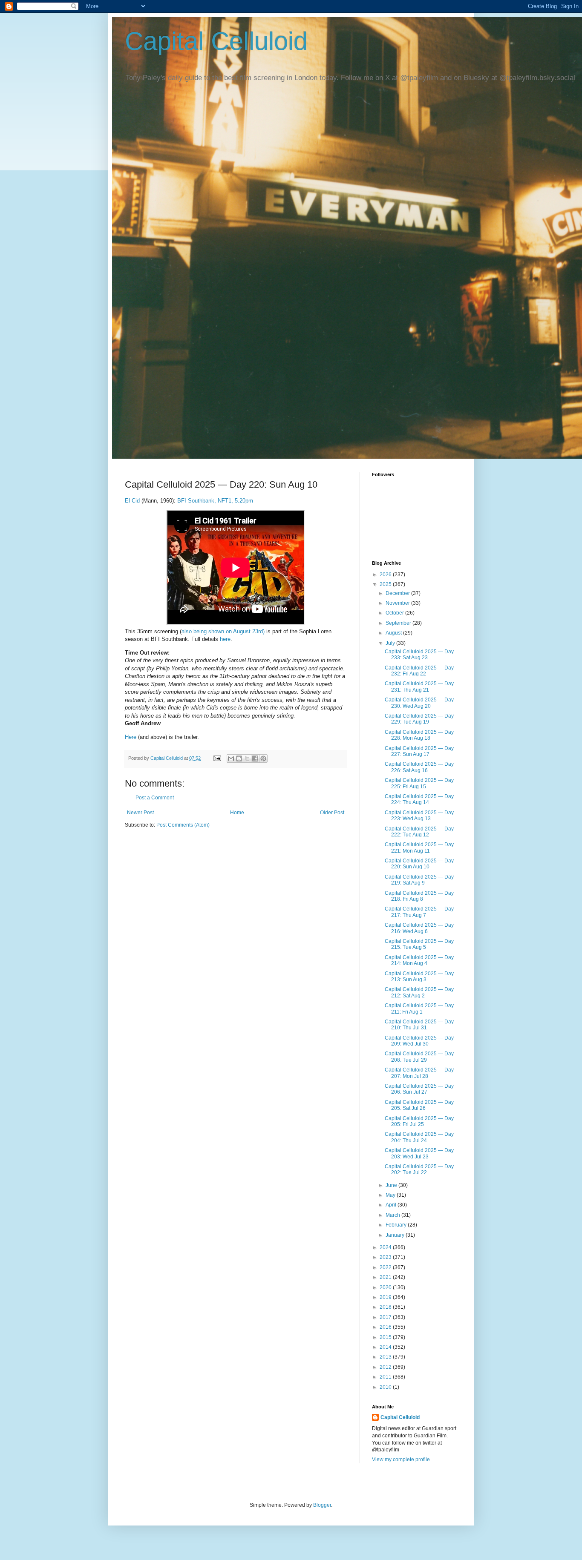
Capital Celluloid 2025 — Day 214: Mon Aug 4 (419, 960)
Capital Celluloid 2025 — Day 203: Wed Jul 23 (419, 1153)
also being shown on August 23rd (222, 631)
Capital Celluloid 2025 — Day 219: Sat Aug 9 (419, 880)
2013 (386, 1357)
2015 (386, 1337)
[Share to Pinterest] (263, 758)
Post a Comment (154, 798)
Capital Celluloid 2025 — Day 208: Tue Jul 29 (419, 1057)
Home (237, 813)
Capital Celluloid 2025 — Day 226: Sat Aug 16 (419, 767)
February (397, 1225)
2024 (386, 1247)
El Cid (133, 500)
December (398, 593)
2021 (386, 1277)
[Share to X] (247, 758)
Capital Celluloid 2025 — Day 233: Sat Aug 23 (419, 655)
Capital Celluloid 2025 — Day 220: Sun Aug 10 (419, 864)
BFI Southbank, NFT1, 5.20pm (215, 500)
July (391, 643)
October (395, 613)
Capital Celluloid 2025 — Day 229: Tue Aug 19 (419, 719)
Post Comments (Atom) (183, 825)
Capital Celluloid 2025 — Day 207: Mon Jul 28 (419, 1073)
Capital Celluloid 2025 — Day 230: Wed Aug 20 (419, 703)
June (392, 1185)
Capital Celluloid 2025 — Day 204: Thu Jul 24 (419, 1137)
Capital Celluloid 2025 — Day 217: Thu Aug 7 (419, 912)
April (392, 1205)
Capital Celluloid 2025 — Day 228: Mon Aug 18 (419, 735)
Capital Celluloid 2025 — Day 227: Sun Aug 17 (419, 751)
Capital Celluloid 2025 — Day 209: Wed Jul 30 (419, 1041)
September (399, 623)
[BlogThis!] (239, 758)
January (396, 1235)
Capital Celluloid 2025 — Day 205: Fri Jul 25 (419, 1121)
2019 (386, 1297)
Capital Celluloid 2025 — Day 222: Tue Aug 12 (419, 832)
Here (130, 737)
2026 (386, 574)
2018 (386, 1307)
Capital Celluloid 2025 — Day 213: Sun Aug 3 (419, 977)
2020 (386, 1287)
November (398, 603)
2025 (386, 584)
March (393, 1215)
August (394, 633)
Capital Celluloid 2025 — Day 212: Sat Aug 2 (419, 992)
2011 (386, 1377)
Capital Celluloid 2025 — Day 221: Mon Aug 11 (419, 847)
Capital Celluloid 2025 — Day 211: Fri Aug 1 (419, 1008)
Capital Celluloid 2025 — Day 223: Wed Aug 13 (419, 816)
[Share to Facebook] (255, 758)
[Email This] (231, 758)
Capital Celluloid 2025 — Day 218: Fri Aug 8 (419, 896)
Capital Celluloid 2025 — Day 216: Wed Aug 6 (419, 928)
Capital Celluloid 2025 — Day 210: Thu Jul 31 (419, 1025)
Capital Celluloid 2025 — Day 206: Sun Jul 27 (419, 1089)
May (391, 1195)
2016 (386, 1327)
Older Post (332, 813)
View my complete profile (401, 1459)
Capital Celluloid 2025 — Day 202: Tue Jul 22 (419, 1169)
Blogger (322, 1505)
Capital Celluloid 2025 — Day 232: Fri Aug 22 (419, 671)
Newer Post (140, 813)
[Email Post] (216, 758)
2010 (386, 1387)
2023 (386, 1257)
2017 (386, 1317)
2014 (386, 1347)
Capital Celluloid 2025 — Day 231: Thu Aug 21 (419, 686)
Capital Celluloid (216, 41)
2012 (386, 1367)
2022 (386, 1267)
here (225, 639)
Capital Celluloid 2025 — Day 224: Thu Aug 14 (419, 799)
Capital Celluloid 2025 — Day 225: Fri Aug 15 (419, 783)
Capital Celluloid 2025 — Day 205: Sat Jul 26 (419, 1105)
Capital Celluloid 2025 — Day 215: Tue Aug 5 (419, 944)
